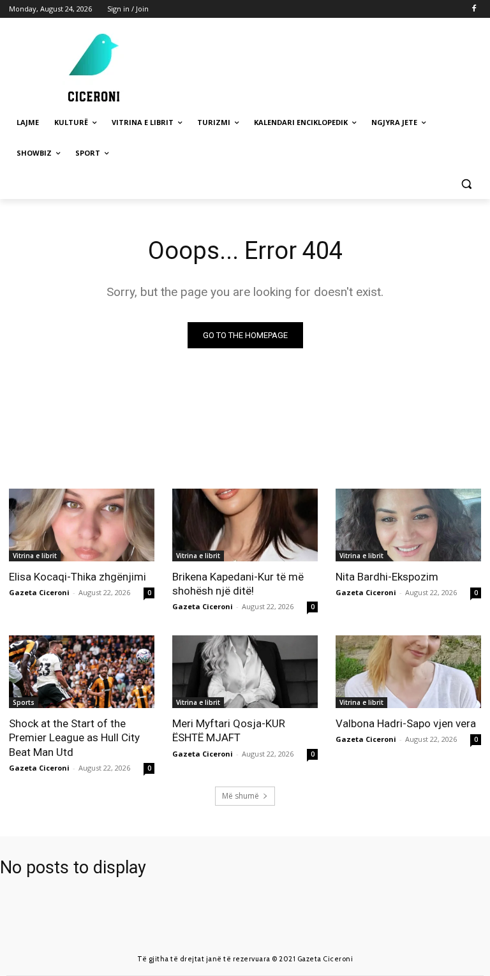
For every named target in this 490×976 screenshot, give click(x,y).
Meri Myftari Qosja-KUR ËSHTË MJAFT (228, 730)
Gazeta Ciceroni (39, 592)
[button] (466, 184)
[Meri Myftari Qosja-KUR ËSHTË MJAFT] (245, 671)
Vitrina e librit (35, 555)
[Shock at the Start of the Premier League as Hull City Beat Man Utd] (81, 671)
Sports (23, 702)
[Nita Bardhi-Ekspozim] (408, 525)
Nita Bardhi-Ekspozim (387, 576)
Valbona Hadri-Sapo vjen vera (406, 723)
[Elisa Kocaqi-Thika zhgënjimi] (81, 525)
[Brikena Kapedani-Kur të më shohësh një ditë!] (245, 525)
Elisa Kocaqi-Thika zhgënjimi (77, 576)
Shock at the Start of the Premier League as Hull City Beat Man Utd (74, 737)
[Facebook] (473, 9)
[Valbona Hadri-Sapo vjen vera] (408, 671)
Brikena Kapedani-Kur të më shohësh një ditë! (238, 583)
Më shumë (240, 795)
